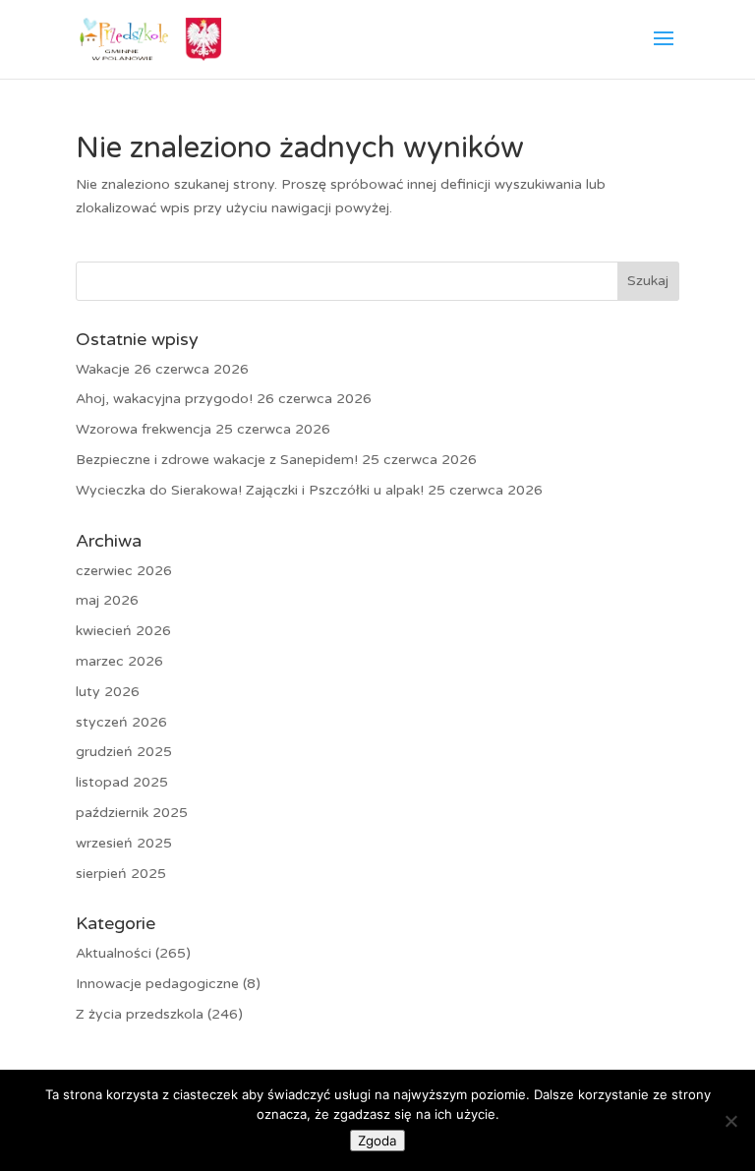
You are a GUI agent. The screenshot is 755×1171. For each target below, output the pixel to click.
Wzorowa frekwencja (143, 429)
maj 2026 (107, 600)
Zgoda (377, 1140)
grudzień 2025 (124, 751)
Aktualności (113, 953)
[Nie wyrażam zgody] (730, 1121)
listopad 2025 (122, 782)
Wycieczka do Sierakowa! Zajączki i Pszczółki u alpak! (250, 490)
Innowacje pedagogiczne (157, 983)
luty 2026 (108, 691)
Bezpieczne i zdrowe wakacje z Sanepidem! (217, 459)
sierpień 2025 (121, 873)
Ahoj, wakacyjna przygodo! (164, 398)
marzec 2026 (119, 661)
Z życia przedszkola (139, 1014)
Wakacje (103, 369)
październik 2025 (132, 812)
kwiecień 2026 (123, 630)
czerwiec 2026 (124, 570)
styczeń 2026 (121, 722)
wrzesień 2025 (124, 843)
